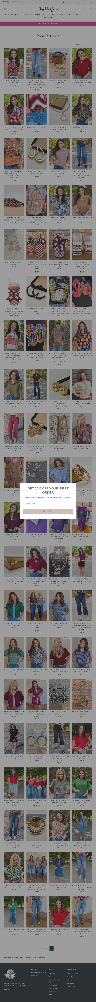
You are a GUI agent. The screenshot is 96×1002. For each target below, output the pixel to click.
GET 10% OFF (48, 511)
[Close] (74, 485)
